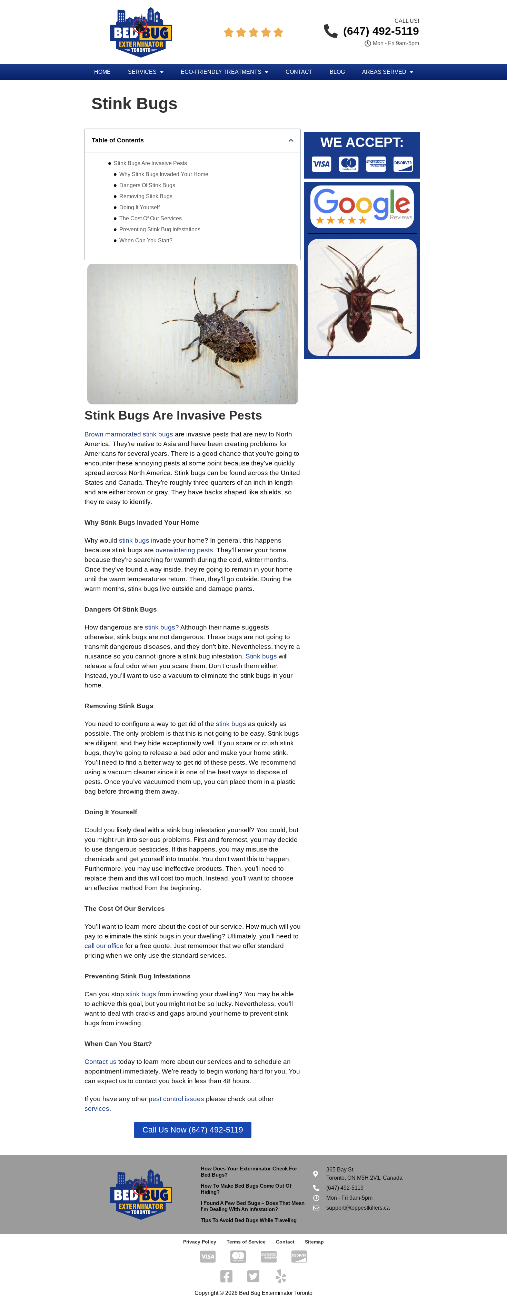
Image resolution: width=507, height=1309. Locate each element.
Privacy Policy (199, 1242)
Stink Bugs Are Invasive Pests (150, 163)
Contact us (100, 1061)
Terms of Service (246, 1242)
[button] (291, 140)
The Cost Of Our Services (150, 218)
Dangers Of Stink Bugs (147, 185)
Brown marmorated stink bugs (128, 434)
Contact (299, 72)
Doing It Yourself (139, 207)
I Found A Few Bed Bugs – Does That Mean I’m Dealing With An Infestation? (253, 1206)
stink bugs (134, 540)
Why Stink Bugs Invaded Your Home (163, 174)
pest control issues (176, 1098)
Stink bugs (261, 656)
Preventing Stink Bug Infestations (159, 229)
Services (142, 72)
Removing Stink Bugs (145, 196)
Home (102, 72)
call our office (103, 945)
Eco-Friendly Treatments (221, 72)
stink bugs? (162, 627)
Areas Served (384, 72)
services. (97, 1108)
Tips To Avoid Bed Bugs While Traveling (249, 1220)
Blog (337, 72)
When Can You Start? (145, 240)
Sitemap (314, 1242)
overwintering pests (184, 550)
